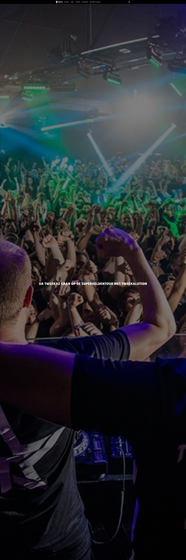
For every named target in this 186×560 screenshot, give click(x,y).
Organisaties (85, 1)
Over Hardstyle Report (95, 1)
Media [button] (72, 1)
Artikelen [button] (66, 1)
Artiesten (78, 1)
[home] (59, 2)
